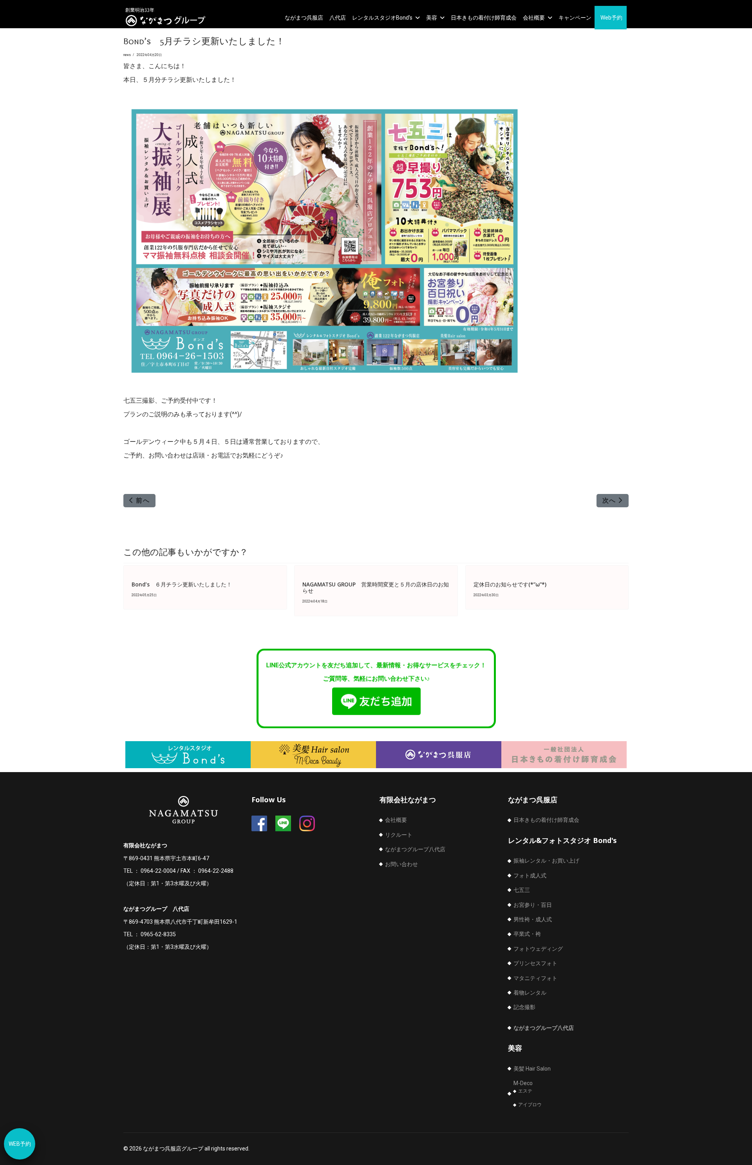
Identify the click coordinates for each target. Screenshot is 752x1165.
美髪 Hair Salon (532, 1069)
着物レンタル (529, 993)
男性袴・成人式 (532, 919)
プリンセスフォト (535, 963)
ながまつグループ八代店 (415, 849)
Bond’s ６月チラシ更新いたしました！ (182, 584)
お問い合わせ (401, 864)
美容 (431, 17)
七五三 (521, 890)
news (127, 55)
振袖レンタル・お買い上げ (546, 860)
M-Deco (523, 1083)
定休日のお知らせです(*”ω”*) (510, 584)
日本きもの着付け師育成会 (484, 17)
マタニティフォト (535, 978)
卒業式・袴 (527, 934)
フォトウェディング (538, 949)
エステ (525, 1091)
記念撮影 (524, 1007)
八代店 (337, 17)
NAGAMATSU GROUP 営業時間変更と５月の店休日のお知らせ (375, 588)
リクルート (398, 835)
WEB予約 (20, 1144)
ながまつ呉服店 (304, 17)
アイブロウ (530, 1104)
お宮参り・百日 (532, 905)
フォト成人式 (529, 875)
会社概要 (534, 17)
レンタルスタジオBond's (382, 17)
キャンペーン (575, 17)
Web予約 (611, 17)
